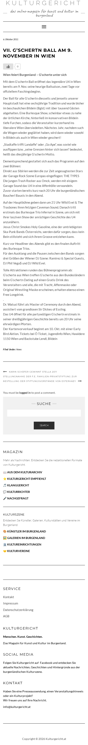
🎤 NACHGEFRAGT (15, 498)
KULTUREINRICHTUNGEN (24, 544)
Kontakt (8, 597)
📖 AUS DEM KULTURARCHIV (22, 472)
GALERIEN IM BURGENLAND (26, 538)
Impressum (10, 603)
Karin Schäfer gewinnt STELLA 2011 (33, 371)
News (18, 349)
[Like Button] (8, 66)
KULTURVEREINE (18, 551)
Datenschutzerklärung (18, 610)
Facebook (46, 662)
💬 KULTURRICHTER (16, 491)
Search (44, 425)
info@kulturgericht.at (16, 706)
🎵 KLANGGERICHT (16, 485)
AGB (6, 616)
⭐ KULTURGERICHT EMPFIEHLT (24, 478)
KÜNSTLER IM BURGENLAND (26, 531)
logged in (25, 392)
